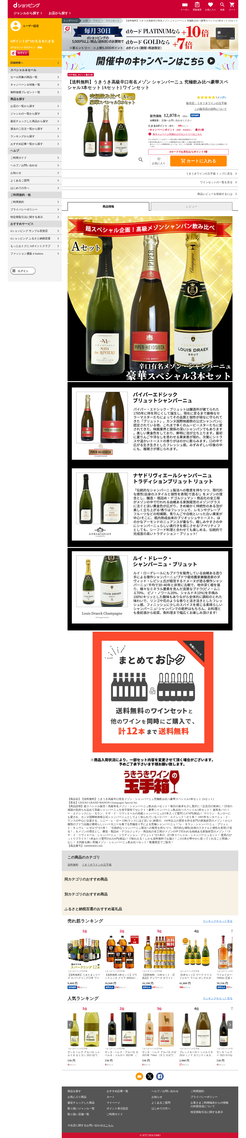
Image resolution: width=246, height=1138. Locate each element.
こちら (109, 1125)
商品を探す (74, 1091)
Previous (70, 947)
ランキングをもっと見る (217, 921)
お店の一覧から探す (22, 106)
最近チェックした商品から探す (29, 121)
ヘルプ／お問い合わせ (23, 165)
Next (229, 947)
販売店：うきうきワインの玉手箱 (206, 103)
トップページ (71, 20)
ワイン (96, 20)
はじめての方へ (19, 188)
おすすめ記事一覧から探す (26, 143)
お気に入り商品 (77, 1096)
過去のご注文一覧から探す (26, 128)
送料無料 (73, 864)
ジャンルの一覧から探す (25, 113)
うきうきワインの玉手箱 (96, 864)
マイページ (113, 1102)
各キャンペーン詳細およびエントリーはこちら (177, 134)
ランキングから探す (22, 136)
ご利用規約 (17, 201)
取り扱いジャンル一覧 (81, 1108)
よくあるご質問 (19, 180)
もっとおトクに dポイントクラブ (30, 246)
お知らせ (15, 172)
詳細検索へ (16, 62)
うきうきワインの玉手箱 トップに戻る (209, 173)
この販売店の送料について (210, 109)
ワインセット (113, 20)
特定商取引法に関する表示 (26, 217)
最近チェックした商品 (81, 1102)
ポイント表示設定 (117, 1108)
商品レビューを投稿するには (214, 194)
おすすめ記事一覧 (117, 1091)
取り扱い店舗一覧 (78, 1114)
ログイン (23, 271)
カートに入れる (198, 161)
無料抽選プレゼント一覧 (25, 92)
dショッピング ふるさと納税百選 (30, 238)
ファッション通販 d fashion (26, 253)
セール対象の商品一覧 (23, 77)
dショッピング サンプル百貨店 (29, 230)
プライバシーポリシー (23, 209)
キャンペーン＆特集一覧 (25, 84)
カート (111, 1096)
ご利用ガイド (18, 157)
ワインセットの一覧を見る (216, 182)
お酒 (85, 20)
